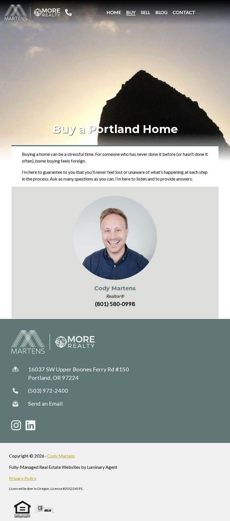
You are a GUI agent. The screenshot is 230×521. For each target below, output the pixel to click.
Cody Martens (115, 288)
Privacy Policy (22, 478)
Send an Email (45, 403)
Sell (145, 12)
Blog (161, 12)
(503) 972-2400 (48, 390)
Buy (130, 12)
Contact (184, 12)
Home (114, 12)
